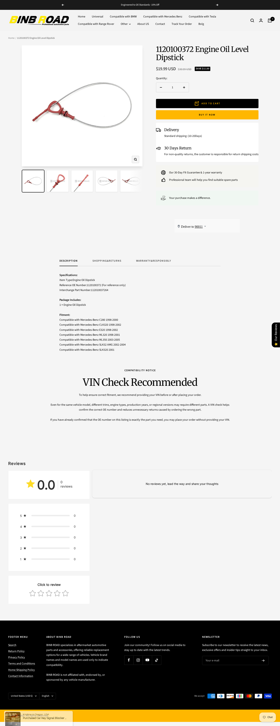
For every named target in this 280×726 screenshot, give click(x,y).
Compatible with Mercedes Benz (162, 17)
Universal (97, 17)
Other (124, 24)
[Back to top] (263, 698)
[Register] (263, 660)
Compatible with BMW (123, 17)
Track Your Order (182, 24)
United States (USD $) (22, 696)
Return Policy (16, 651)
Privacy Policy (16, 657)
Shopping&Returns (106, 261)
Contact (160, 24)
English (45, 696)
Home (81, 17)
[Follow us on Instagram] (138, 660)
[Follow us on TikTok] (156, 660)
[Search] (252, 20)
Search (12, 645)
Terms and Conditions (21, 664)
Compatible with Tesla (202, 17)
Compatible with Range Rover (96, 24)
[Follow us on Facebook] (128, 660)
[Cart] (270, 20)
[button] (49, 515)
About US (143, 24)
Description (68, 261)
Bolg (201, 24)
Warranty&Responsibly (153, 261)
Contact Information (20, 676)
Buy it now (207, 115)
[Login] (261, 20)
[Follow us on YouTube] (147, 660)
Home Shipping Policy (21, 670)
